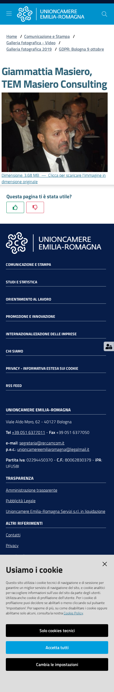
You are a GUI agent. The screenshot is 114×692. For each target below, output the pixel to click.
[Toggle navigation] (9, 13)
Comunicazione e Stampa (47, 36)
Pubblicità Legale (21, 500)
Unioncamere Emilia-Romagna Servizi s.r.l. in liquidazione (55, 511)
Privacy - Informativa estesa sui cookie (42, 368)
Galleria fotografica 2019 (29, 49)
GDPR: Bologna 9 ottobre (81, 49)
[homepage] (59, 14)
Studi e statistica (21, 282)
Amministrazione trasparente (31, 490)
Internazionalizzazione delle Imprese (41, 334)
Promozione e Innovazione (30, 316)
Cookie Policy (73, 613)
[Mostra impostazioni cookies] (109, 346)
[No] (35, 207)
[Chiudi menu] (95, 10)
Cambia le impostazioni (57, 664)
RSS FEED (14, 386)
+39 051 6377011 (28, 432)
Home (11, 36)
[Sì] (15, 207)
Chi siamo (14, 351)
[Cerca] (104, 14)
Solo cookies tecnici (57, 630)
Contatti (13, 535)
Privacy (12, 545)
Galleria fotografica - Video (30, 42)
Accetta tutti (57, 647)
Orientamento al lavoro (28, 299)
